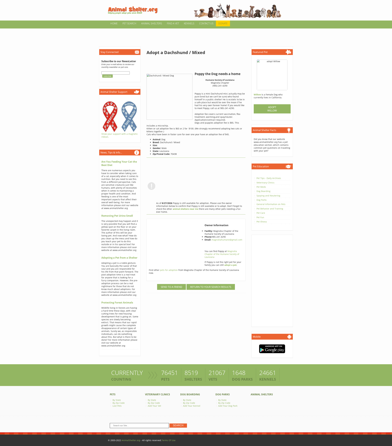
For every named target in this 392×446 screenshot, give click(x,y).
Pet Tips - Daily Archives (268, 178)
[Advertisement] (196, 35)
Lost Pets (117, 405)
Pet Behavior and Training (269, 208)
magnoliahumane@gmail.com (227, 239)
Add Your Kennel (191, 405)
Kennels (189, 23)
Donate (223, 23)
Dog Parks (261, 199)
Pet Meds (261, 186)
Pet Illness (261, 221)
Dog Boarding (263, 191)
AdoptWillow (272, 108)
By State (117, 400)
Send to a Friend (171, 287)
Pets (112, 394)
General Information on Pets (270, 204)
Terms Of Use (168, 440)
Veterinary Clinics (265, 182)
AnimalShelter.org (131, 440)
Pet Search (129, 23)
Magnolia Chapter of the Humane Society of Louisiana (222, 254)
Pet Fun (260, 217)
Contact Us (206, 23)
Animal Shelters (151, 23)
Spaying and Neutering (268, 195)
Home (114, 23)
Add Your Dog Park (227, 405)
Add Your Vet (154, 405)
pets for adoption (169, 270)
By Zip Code (119, 402)
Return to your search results (210, 287)
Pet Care (260, 212)
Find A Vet (173, 23)
